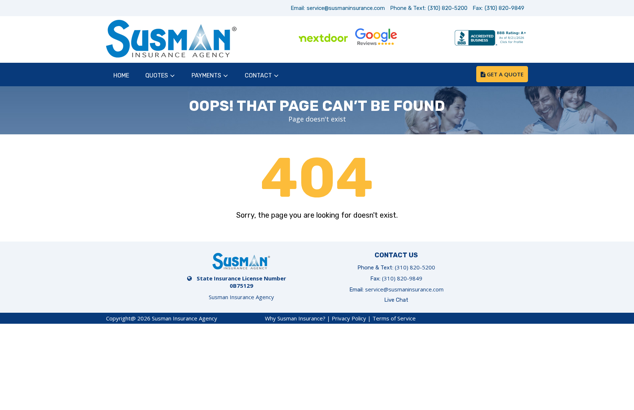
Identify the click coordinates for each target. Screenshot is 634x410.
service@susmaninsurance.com (346, 8)
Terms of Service (394, 318)
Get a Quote (504, 74)
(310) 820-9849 (504, 8)
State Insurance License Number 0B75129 (241, 282)
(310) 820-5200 (447, 8)
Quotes (156, 75)
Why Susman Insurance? (295, 318)
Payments (206, 75)
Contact (258, 75)
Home (121, 75)
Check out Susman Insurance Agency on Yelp (428, 38)
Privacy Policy (349, 318)
